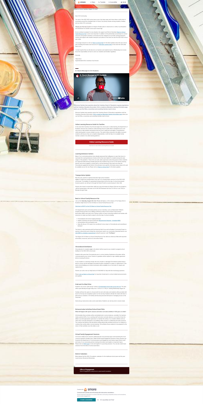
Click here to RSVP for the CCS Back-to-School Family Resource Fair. (93, 206)
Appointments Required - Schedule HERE (109, 220)
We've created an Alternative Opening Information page (107, 114)
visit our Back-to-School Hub (86, 274)
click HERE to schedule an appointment (85, 233)
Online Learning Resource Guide (101, 142)
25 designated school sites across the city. (110, 286)
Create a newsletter (86, 400)
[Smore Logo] (81, 2)
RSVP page (86, 344)
